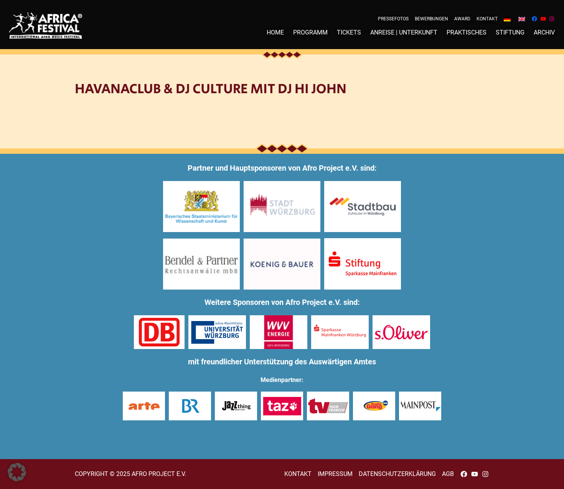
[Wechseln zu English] (521, 19)
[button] (17, 472)
